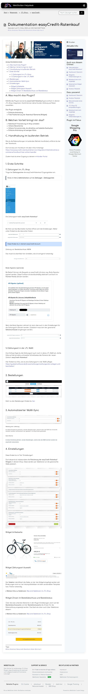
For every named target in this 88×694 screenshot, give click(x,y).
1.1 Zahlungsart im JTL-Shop (21, 74)
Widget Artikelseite (17, 86)
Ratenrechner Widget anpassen (75, 85)
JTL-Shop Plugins (27, 12)
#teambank (29, 30)
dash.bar (59, 684)
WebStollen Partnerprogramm (69, 677)
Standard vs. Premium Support (41, 674)
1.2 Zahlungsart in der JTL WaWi (22, 76)
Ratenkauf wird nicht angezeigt (75, 80)
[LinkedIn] (11, 677)
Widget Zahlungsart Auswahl (21, 88)
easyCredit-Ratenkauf (39, 12)
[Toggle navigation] (84, 5)
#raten (35, 30)
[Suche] (81, 13)
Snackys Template (74, 88)
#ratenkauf (15, 30)
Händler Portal (42, 156)
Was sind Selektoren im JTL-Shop (39, 591)
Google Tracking (73, 684)
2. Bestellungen (13, 79)
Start (5, 12)
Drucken (72, 42)
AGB (61, 674)
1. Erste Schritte (13, 71)
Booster (48, 684)
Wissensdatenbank (16, 12)
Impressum (63, 669)
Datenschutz (64, 672)
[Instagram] (8, 677)
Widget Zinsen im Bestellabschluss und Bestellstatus (29, 91)
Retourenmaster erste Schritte (75, 101)
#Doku (10, 30)
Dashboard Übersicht (75, 72)
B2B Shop (52, 686)
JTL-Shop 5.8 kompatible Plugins (75, 106)
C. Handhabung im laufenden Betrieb (21, 69)
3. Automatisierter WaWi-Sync (18, 81)
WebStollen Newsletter (39, 677)
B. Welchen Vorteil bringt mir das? (20, 67)
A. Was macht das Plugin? (17, 65)
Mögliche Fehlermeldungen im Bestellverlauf (75, 76)
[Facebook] (5, 677)
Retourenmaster (38, 686)
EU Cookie (25, 684)
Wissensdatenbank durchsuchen (42, 672)
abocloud (37, 684)
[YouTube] (15, 677)
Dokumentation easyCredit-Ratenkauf (75, 68)
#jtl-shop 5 (40, 30)
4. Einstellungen (14, 83)
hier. (33, 401)
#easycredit (22, 30)
